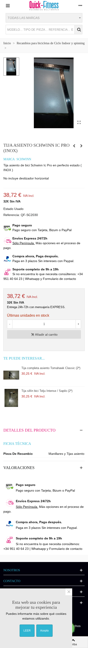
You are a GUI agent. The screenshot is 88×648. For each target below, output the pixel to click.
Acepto (44, 630)
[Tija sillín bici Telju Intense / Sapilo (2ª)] (11, 398)
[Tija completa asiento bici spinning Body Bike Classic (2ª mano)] (81, 145)
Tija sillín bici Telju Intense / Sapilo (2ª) (46, 391)
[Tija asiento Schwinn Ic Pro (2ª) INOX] (79, 122)
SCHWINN (23, 159)
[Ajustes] (80, 5)
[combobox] (44, 18)
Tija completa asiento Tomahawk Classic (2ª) (50, 368)
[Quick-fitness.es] (44, 5)
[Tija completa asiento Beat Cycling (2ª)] (74, 145)
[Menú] (7, 5)
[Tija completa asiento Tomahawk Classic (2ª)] (11, 375)
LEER (27, 630)
